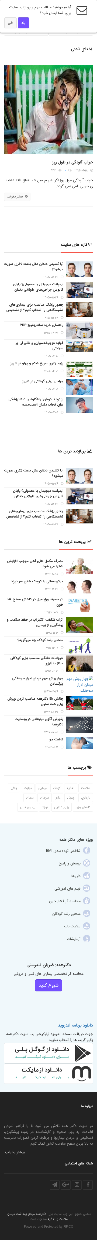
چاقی (14, 788)
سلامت (85, 788)
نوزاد (45, 807)
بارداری (85, 797)
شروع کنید (48, 985)
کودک (56, 788)
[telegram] (55, 1185)
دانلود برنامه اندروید (75, 1025)
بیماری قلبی (27, 807)
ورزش (71, 797)
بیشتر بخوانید (15, 196)
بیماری (42, 788)
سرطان (44, 797)
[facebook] (88, 1185)
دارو (58, 797)
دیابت (28, 788)
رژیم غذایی (61, 807)
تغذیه (71, 788)
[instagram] (77, 1185)
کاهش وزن (82, 807)
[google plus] (66, 1185)
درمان (30, 797)
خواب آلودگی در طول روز (72, 162)
